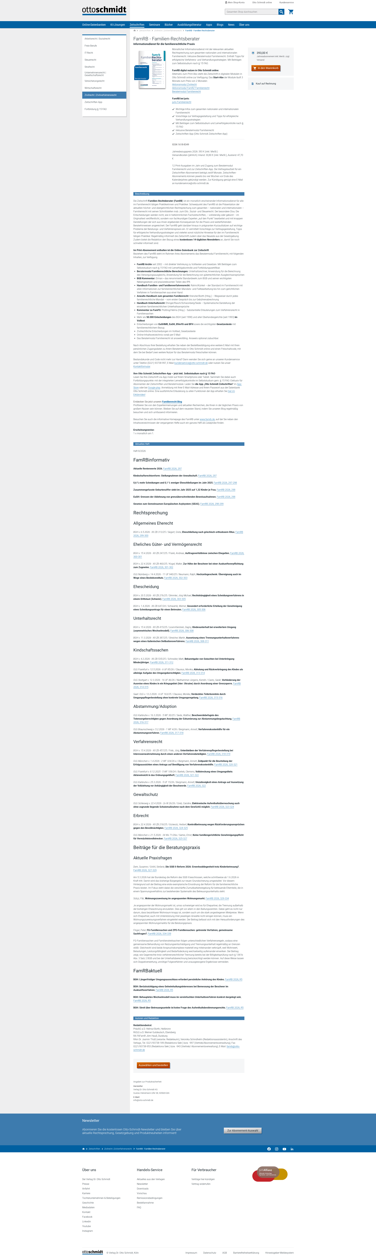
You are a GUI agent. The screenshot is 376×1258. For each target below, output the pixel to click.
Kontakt (86, 1212)
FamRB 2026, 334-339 (159, 933)
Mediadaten (88, 1207)
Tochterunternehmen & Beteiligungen (101, 1198)
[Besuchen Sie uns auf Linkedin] (291, 1149)
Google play (154, 387)
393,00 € (273, 56)
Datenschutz (209, 1252)
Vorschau (142, 1193)
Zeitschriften (137, 24)
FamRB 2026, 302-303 (175, 577)
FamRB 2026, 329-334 (217, 898)
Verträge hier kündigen (203, 1179)
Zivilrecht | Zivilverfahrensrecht (168, 30)
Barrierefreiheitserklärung (246, 1252)
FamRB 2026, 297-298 (225, 482)
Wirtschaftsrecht (93, 88)
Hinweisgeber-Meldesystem (279, 1252)
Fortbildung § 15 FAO (96, 109)
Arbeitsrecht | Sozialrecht (97, 38)
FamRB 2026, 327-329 (145, 870)
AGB (224, 1252)
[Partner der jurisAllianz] (270, 1174)
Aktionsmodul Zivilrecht (184, 84)
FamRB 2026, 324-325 (176, 828)
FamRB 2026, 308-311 (197, 641)
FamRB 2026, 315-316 (211, 697)
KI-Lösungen (117, 24)
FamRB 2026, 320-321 (225, 764)
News (231, 24)
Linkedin (86, 1221)
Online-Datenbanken (94, 24)
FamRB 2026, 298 (226, 489)
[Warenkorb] (291, 12)
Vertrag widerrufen (201, 1184)
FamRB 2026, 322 (196, 785)
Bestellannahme (145, 1202)
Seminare (154, 24)
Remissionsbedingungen (149, 1198)
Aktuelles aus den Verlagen (151, 1179)
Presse (85, 1184)
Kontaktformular (141, 366)
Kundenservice (287, 2)
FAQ (139, 1207)
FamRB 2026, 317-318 (171, 732)
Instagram (87, 1231)
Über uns (244, 24)
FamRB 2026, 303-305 (174, 599)
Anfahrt (86, 1188)
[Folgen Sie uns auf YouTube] (284, 1149)
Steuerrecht (90, 59)
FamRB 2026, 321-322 (187, 775)
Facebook (87, 1216)
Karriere (86, 1193)
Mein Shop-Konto (236, 2)
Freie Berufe (91, 45)
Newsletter (142, 1184)
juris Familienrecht (181, 102)
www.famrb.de (207, 419)
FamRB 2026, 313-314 (193, 673)
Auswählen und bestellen (153, 1065)
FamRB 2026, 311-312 (161, 662)
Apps (209, 24)
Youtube (86, 1226)
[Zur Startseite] (134, 30)
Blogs (220, 24)
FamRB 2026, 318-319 (218, 754)
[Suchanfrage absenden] (281, 12)
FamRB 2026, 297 (172, 468)
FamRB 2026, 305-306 (193, 609)
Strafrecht (90, 66)
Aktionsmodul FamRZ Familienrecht (190, 88)
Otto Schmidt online (262, 2)
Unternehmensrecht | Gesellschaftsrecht (95, 74)
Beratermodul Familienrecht (186, 91)
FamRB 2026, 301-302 (161, 567)
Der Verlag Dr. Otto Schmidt (96, 1179)
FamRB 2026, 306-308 (182, 630)
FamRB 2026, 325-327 (175, 838)
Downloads (142, 1188)
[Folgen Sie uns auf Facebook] (269, 1149)
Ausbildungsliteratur (189, 24)
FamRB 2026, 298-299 (212, 503)
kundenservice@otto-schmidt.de (191, 363)
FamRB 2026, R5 (233, 979)
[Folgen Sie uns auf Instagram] (276, 1149)
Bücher (169, 24)
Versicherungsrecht (94, 81)
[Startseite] (92, 1253)
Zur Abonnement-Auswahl (242, 1130)
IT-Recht (89, 52)
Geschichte (88, 1202)
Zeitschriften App (93, 102)
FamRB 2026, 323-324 (222, 806)
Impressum (191, 1252)
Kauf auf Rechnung (266, 83)
